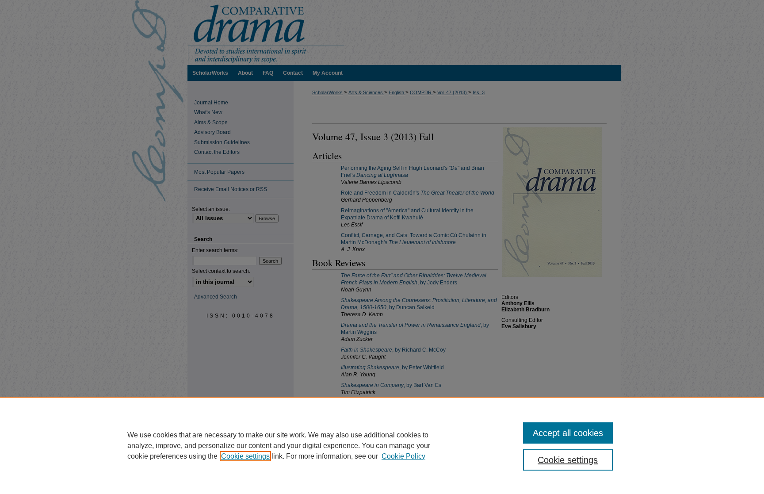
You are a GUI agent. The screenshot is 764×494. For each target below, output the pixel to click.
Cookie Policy (403, 456)
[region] (382, 445)
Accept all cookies (568, 433)
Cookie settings (245, 456)
